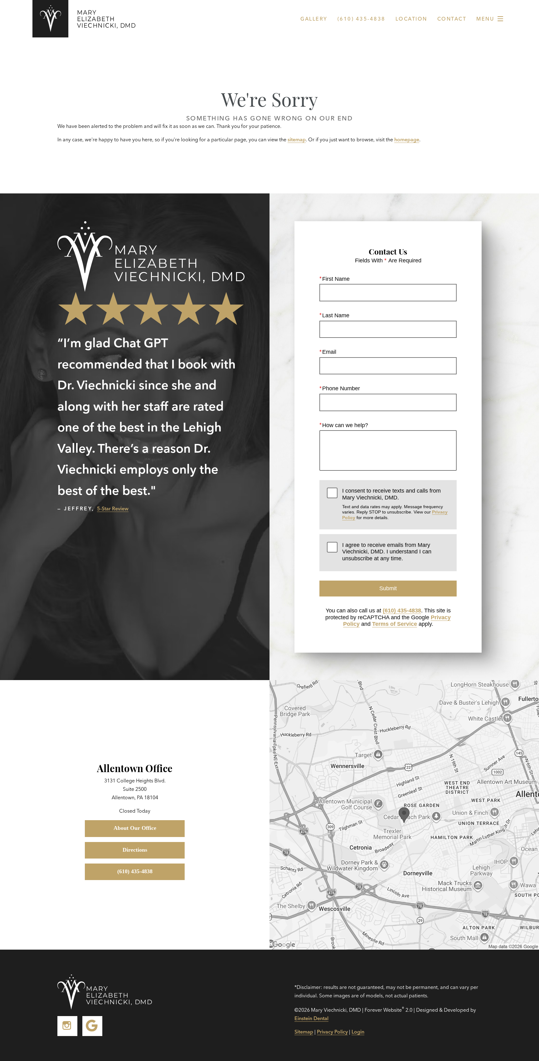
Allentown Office (134, 768)
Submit (388, 588)
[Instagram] (67, 1026)
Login (358, 1032)
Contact (452, 19)
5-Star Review (113, 508)
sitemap (297, 139)
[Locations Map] (404, 814)
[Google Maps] (92, 1026)
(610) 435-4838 (402, 610)
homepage (406, 139)
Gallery (314, 19)
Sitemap (303, 1032)
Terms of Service (394, 624)
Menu (485, 19)
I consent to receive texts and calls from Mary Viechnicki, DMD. (395, 504)
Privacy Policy (332, 1032)
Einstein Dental (311, 1018)
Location (411, 19)
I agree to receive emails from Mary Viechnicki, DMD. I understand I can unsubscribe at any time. (386, 552)
